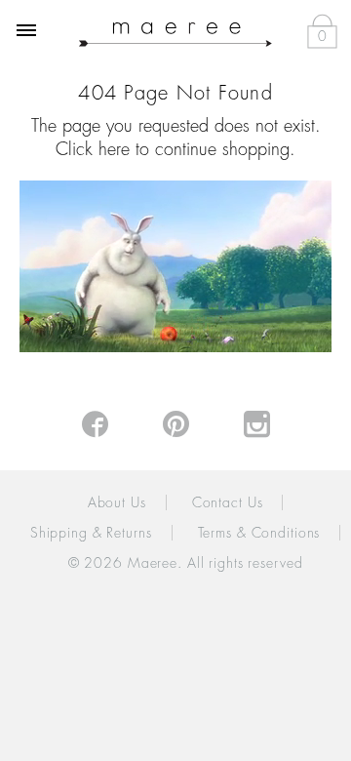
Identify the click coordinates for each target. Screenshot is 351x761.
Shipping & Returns (91, 533)
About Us (117, 502)
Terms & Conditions (259, 533)
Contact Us (227, 502)
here (114, 149)
